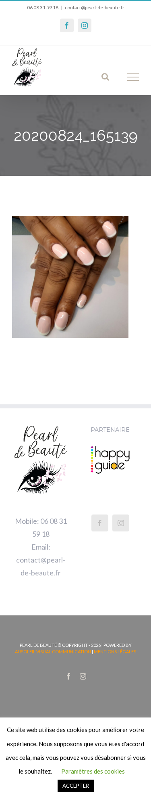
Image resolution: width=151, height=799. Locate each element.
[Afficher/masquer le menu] (133, 77)
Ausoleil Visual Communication (53, 651)
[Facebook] (99, 523)
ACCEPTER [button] (75, 785)
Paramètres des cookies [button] (93, 771)
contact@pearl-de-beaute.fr (94, 7)
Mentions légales (115, 651)
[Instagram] (120, 523)
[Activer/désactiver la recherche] (105, 77)
